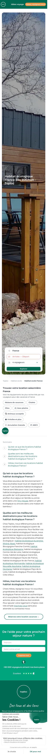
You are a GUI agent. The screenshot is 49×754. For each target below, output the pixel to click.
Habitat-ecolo (16, 381)
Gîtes (7, 408)
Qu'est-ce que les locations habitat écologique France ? (24, 448)
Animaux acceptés (16, 414)
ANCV (35, 425)
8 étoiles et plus (14, 419)
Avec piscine (22, 408)
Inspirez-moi (23, 655)
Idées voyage (17, 4)
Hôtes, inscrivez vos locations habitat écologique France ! (25, 464)
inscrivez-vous (20, 606)
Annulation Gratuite (16, 425)
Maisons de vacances (14, 402)
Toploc (5, 381)
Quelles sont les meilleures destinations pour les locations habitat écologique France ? (22, 456)
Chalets (32, 402)
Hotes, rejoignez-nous (35, 4)
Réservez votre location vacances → (23, 617)
